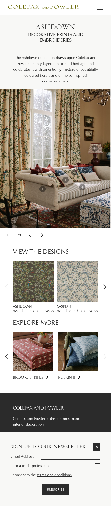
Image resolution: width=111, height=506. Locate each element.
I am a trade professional (31, 465)
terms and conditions (54, 475)
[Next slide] (41, 235)
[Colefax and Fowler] (44, 8)
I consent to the (41, 475)
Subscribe (55, 489)
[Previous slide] (31, 235)
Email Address (22, 456)
